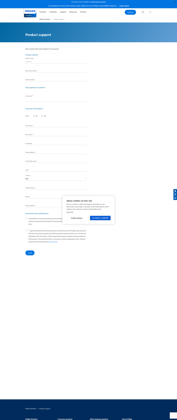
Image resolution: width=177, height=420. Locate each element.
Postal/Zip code (31, 161)
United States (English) (98, 2)
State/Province (30, 188)
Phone (27, 197)
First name (29, 134)
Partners (83, 11)
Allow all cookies (100, 218)
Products (43, 11)
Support (63, 11)
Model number (29, 58)
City (27, 170)
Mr (37, 116)
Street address (30, 152)
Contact (130, 12)
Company (28, 143)
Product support (59, 19)
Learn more (69, 212)
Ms (45, 116)
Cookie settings (76, 218)
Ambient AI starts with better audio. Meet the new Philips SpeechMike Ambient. (90, 5)
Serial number (30, 80)
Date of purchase (31, 71)
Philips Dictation (45, 19)
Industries (53, 11)
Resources (73, 11)
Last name (29, 126)
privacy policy (52, 241)
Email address (30, 205)
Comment (29, 96)
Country (28, 175)
